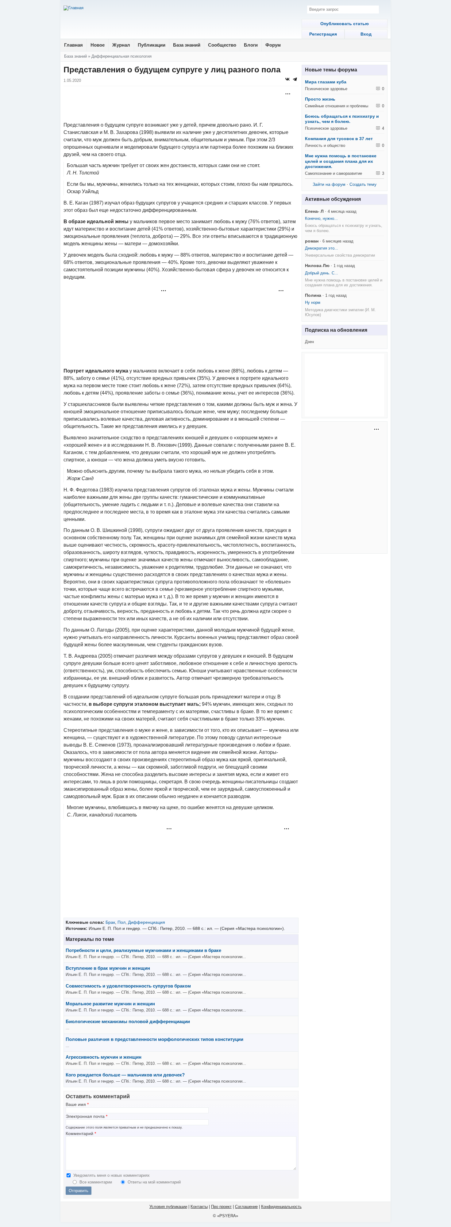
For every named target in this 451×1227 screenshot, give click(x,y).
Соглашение (246, 1206)
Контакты (199, 1206)
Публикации (151, 45)
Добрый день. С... (321, 273)
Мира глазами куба (325, 81)
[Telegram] (295, 79)
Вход (366, 34)
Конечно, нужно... (321, 218)
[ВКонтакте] (287, 79)
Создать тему (362, 184)
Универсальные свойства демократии (340, 255)
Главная (73, 45)
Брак (110, 922)
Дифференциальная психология (121, 56)
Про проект (221, 1206)
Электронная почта (86, 1116)
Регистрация (323, 34)
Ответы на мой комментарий (154, 1182)
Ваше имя (77, 1104)
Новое (98, 45)
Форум (273, 45)
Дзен (309, 341)
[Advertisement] (181, 104)
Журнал (121, 45)
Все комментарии (96, 1182)
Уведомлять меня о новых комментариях (111, 1175)
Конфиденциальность (281, 1206)
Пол (121, 922)
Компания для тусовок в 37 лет (339, 138)
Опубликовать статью (344, 23)
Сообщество (222, 45)
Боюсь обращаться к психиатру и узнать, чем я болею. (342, 119)
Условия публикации (168, 1206)
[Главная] (73, 8)
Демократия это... (321, 248)
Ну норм (312, 302)
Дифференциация (146, 922)
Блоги (251, 45)
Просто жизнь (320, 99)
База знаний (186, 45)
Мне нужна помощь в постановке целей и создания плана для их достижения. (340, 161)
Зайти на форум (329, 184)
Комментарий (81, 1133)
